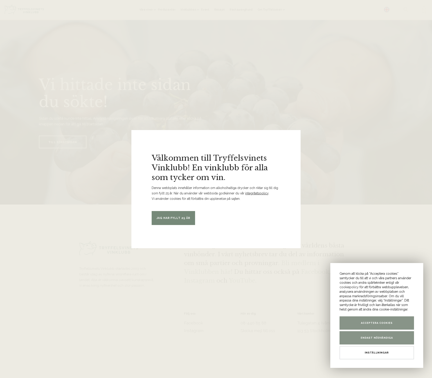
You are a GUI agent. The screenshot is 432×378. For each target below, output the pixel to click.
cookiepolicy (349, 287)
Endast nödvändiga (377, 337)
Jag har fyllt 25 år (173, 218)
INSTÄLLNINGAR (377, 352)
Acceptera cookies (377, 323)
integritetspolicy (256, 193)
